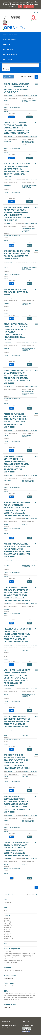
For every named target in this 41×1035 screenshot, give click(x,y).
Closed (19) (7, 902)
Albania (6, 524)
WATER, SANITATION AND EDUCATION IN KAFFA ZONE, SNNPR (16, 292)
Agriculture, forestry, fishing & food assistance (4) (18, 955)
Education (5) (8, 951)
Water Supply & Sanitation (26, 304)
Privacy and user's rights (8, 1025)
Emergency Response (28, 609)
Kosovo (6, 267)
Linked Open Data (27, 1025)
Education (25, 524)
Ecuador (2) (7, 922)
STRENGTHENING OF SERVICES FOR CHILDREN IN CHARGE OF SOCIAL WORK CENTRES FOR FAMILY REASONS (17, 255)
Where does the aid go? (10, 35)
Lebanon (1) (7, 931)
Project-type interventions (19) (13, 970)
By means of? (7, 45)
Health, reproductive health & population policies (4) (19, 953)
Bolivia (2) (7, 920)
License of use (5, 1028)
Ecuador (6, 229)
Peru (5, 735)
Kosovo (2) (7, 929)
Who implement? (8, 49)
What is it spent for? (9, 40)
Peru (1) (6, 935)
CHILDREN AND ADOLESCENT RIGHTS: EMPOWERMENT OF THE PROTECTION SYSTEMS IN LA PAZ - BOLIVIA (17, 88)
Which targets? (8, 59)
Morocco (6, 348)
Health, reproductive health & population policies (28, 143)
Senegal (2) (7, 927)
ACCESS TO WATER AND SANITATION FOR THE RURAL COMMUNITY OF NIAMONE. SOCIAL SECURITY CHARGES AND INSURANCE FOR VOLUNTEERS (16, 420)
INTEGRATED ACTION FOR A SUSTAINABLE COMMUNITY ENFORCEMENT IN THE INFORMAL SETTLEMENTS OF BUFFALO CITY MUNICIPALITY (16, 127)
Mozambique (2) (9, 925)
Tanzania (6, 820)
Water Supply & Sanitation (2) (13, 960)
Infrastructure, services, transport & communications (29, 102)
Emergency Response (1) (11, 962)
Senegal (6, 435)
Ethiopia (6, 303)
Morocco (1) (7, 933)
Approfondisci (29, 7)
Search (6, 69)
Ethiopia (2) (7, 924)
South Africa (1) (8, 938)
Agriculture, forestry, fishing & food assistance (28, 230)
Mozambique (7, 185)
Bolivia (6, 100)
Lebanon (6, 609)
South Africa (8, 141)
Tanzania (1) (7, 937)
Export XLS (9, 77)
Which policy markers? (10, 54)
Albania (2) (7, 918)
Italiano (36, 12)
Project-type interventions (12, 107)
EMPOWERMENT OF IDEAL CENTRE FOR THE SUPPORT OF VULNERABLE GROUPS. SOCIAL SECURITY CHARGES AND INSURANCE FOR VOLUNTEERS (17, 721)
